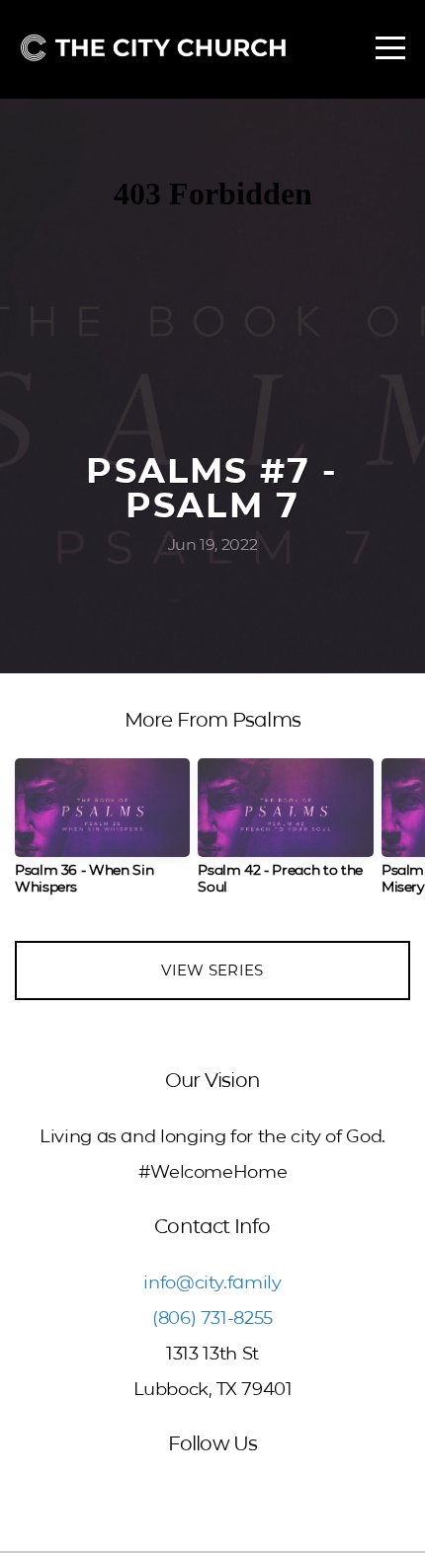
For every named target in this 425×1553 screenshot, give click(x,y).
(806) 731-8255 (212, 1318)
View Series (212, 970)
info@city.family (212, 1282)
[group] (102, 834)
